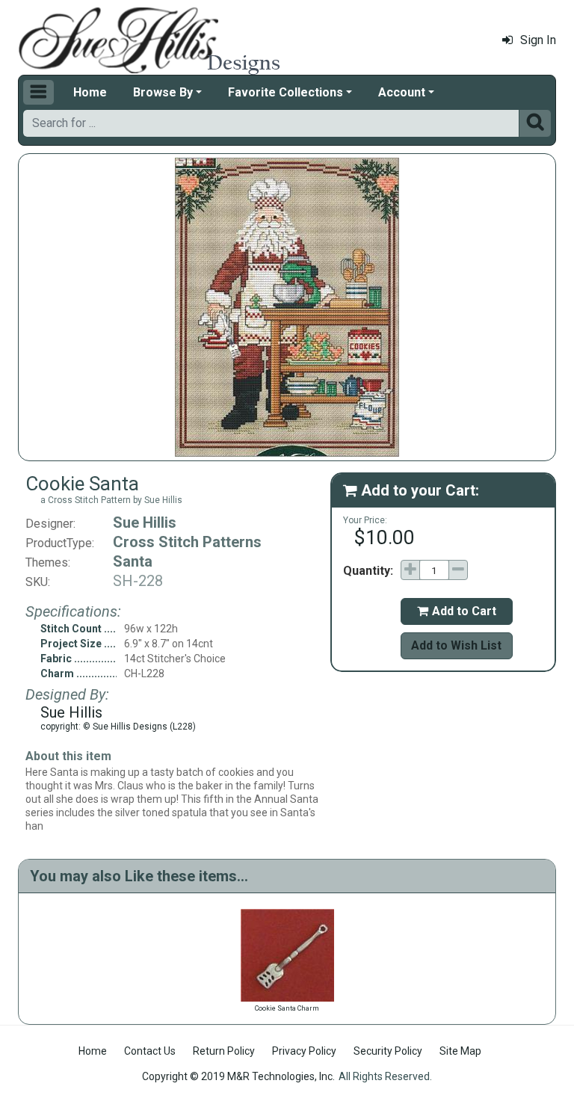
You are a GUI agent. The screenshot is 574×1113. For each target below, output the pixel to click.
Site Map (460, 1051)
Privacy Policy (304, 1051)
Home (90, 92)
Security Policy (388, 1051)
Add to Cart (456, 611)
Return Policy (224, 1051)
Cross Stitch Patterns (187, 542)
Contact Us (150, 1051)
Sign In (538, 40)
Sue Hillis (144, 522)
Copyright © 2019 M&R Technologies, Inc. (238, 1076)
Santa (132, 561)
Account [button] (401, 92)
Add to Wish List (456, 645)
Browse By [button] (163, 92)
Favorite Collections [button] (285, 92)
